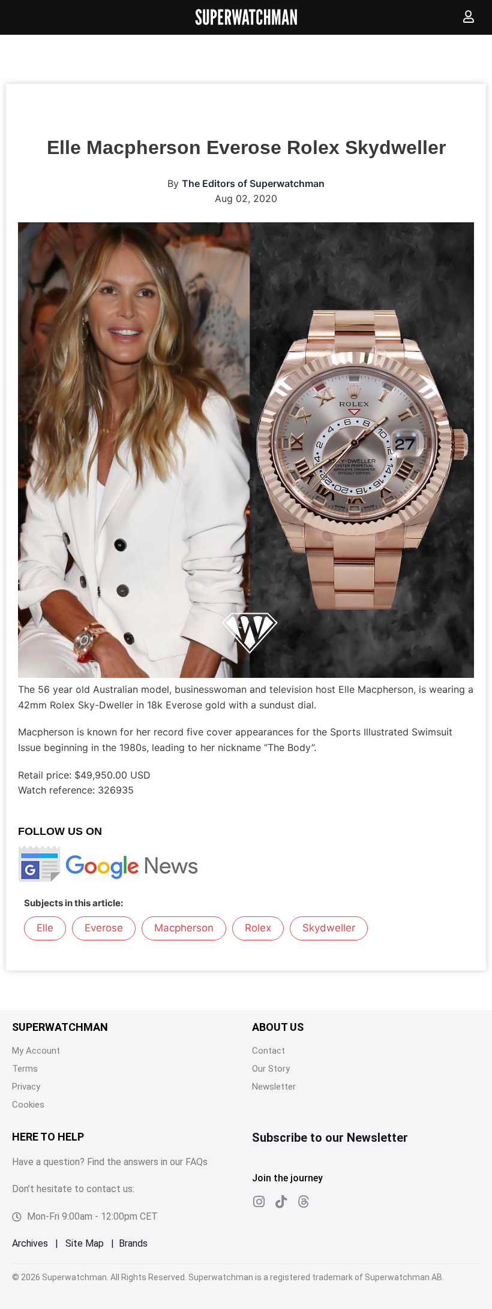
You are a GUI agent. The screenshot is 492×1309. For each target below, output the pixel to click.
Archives (30, 1243)
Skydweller (328, 928)
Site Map (84, 1243)
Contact (268, 1050)
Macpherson (184, 928)
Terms (25, 1068)
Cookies (28, 1104)
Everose (104, 928)
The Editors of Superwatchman (253, 183)
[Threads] (303, 1201)
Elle (45, 928)
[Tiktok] (280, 1201)
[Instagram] (258, 1201)
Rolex (258, 928)
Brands (133, 1243)
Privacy (26, 1086)
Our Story (271, 1068)
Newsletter (274, 1086)
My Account (36, 1050)
